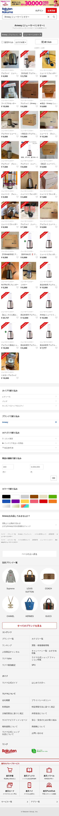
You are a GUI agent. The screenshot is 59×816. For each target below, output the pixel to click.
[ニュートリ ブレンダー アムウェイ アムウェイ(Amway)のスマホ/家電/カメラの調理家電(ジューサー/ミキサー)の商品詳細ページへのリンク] (49, 180)
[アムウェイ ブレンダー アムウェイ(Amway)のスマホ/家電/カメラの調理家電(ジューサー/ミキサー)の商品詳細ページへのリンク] (10, 150)
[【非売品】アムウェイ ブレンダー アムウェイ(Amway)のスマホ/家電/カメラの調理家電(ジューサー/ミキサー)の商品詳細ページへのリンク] (29, 59)
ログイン (39, 10)
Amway (5, 422)
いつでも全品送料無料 (29, 777)
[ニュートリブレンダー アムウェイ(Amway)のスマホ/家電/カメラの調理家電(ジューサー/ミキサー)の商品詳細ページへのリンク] (49, 59)
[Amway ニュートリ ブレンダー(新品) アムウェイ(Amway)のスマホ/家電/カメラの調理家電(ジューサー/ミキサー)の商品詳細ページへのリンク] (49, 301)
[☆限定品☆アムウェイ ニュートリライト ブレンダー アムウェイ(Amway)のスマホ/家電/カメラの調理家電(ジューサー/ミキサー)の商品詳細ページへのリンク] (29, 120)
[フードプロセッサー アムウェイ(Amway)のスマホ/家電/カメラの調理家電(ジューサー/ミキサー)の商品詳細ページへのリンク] (10, 89)
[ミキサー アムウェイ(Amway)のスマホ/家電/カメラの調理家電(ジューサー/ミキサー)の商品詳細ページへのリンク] (29, 271)
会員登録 (51, 10)
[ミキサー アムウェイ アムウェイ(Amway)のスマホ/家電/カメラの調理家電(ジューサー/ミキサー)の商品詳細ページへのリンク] (10, 361)
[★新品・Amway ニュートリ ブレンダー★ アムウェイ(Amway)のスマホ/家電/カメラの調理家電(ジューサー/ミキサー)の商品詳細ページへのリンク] (49, 89)
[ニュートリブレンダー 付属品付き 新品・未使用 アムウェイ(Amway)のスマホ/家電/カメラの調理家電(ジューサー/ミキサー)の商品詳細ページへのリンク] (49, 240)
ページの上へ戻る (29, 554)
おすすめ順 (20, 42)
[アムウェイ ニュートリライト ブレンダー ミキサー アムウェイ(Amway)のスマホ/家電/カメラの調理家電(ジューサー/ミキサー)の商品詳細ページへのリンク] (10, 59)
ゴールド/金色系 (19, 506)
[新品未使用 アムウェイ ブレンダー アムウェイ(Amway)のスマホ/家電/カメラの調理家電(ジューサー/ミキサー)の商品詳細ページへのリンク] (49, 271)
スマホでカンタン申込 (10, 792)
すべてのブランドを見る (29, 625)
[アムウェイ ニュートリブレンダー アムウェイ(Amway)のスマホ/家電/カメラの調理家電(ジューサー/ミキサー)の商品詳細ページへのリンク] (49, 210)
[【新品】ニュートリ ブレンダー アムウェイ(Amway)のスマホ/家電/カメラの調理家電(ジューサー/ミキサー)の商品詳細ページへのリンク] (49, 150)
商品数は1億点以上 (10, 777)
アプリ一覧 (35, 802)
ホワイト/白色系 (19, 496)
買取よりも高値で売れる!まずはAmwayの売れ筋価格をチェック (16, 524)
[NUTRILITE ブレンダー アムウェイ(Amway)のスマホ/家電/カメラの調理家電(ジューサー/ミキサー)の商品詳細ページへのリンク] (10, 271)
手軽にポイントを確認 (49, 792)
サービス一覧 (6, 802)
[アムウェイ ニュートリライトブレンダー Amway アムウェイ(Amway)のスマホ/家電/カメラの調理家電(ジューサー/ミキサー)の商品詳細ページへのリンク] (29, 150)
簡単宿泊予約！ (49, 777)
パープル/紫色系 (19, 501)
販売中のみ (8, 42)
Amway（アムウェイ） (10, 34)
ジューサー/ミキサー (31, 34)
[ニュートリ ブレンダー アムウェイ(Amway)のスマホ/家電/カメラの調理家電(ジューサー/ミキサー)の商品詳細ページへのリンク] (49, 120)
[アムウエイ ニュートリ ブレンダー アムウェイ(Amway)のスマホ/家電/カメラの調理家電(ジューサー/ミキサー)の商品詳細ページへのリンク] (10, 120)
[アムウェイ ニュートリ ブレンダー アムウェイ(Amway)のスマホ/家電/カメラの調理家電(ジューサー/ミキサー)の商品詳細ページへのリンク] (29, 210)
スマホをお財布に (29, 792)
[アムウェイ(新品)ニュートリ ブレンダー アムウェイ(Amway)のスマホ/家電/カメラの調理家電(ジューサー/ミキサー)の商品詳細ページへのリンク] (10, 331)
